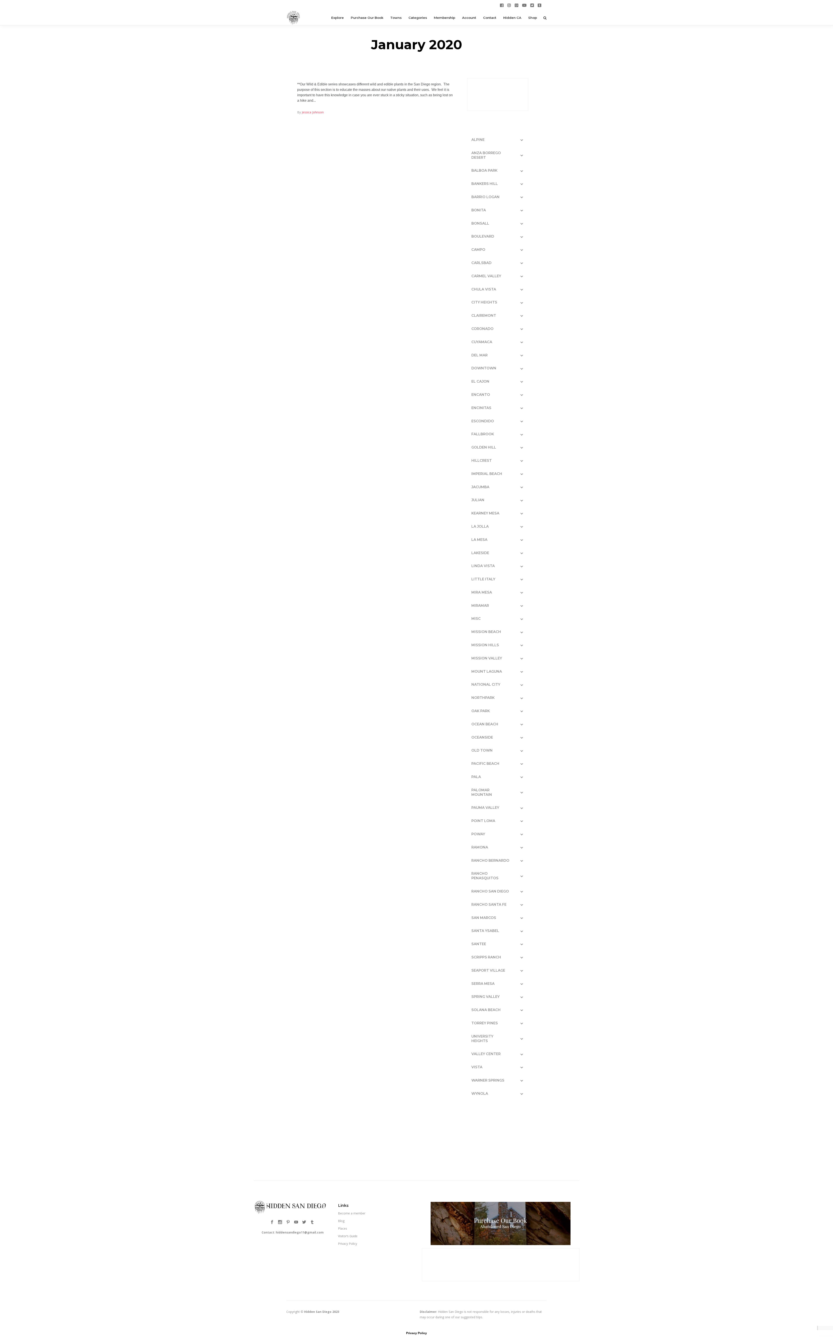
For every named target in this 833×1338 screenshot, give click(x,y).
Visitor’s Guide (347, 1236)
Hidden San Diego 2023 (321, 1312)
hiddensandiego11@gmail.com (300, 1232)
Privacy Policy (347, 1244)
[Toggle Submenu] (521, 140)
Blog (341, 1221)
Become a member (351, 1213)
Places (342, 1228)
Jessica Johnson (313, 112)
